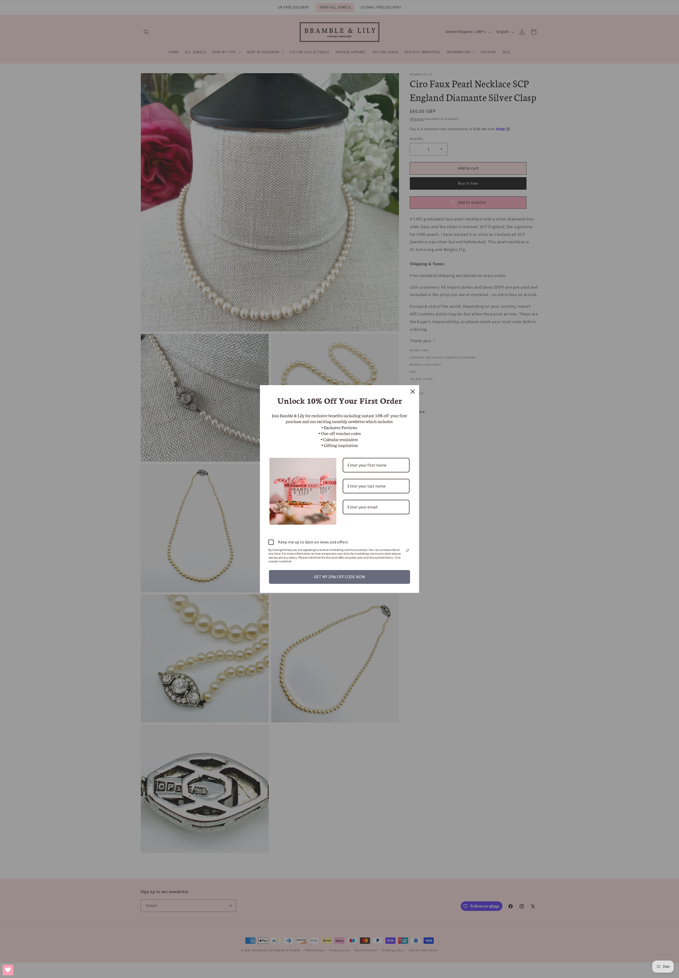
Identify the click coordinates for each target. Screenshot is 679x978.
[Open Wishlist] (8, 970)
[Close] (412, 391)
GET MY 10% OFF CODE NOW (339, 576)
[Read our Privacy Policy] (407, 550)
